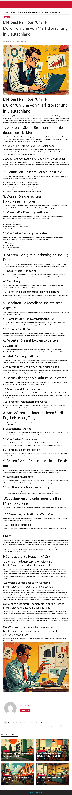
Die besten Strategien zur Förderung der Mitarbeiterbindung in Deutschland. (51, 755)
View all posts (25, 710)
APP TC (8, 4)
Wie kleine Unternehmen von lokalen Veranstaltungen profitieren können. (16, 779)
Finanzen (13, 12)
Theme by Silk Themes (36, 792)
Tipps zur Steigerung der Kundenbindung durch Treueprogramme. (51, 779)
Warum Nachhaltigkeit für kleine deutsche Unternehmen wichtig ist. (18, 755)
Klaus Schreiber (10, 41)
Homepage (5, 12)
